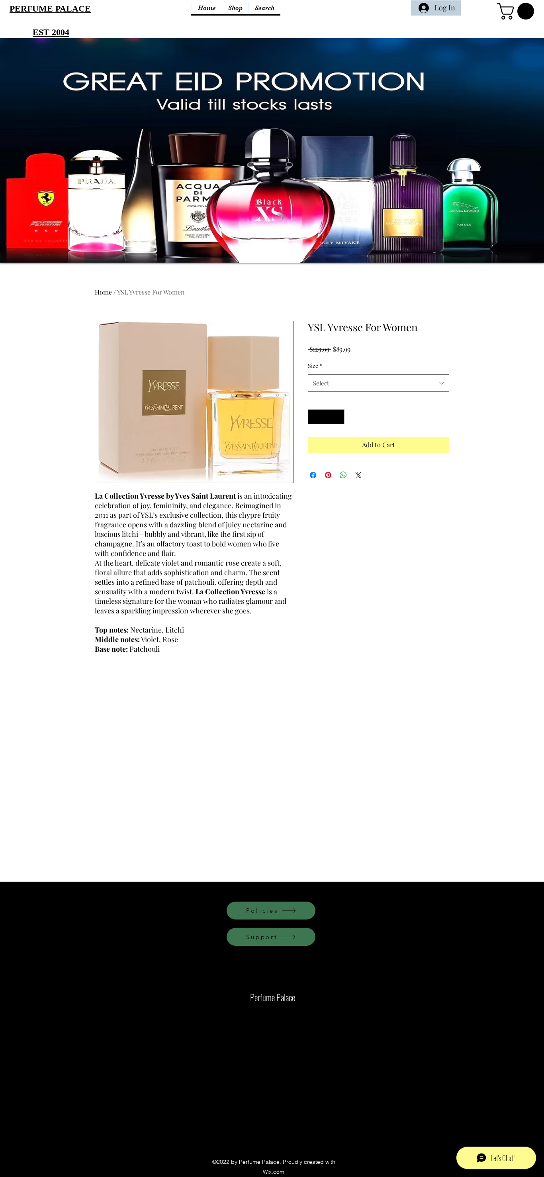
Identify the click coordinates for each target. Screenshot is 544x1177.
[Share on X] (358, 475)
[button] (517, 11)
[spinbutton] (326, 417)
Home (103, 292)
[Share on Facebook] (313, 475)
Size (315, 365)
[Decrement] (314, 417)
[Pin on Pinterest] (328, 475)
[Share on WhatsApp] (343, 475)
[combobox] (378, 383)
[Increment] (338, 417)
